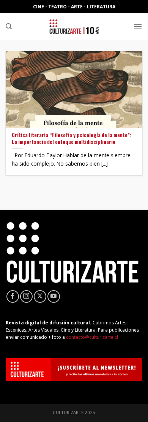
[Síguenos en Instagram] (26, 296)
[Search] (9, 26)
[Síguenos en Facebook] (12, 296)
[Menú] (137, 26)
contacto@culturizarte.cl (92, 337)
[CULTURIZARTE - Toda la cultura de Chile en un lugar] (74, 26)
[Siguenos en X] (40, 296)
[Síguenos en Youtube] (53, 296)
